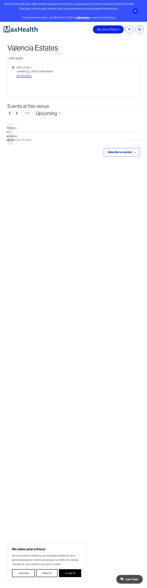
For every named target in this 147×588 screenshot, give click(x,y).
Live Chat (131, 579)
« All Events (15, 58)
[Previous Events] (10, 113)
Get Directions (24, 75)
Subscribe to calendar (120, 152)
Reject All (46, 573)
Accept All (70, 573)
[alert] (10, 134)
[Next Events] (17, 113)
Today (27, 113)
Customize (23, 573)
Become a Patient (108, 29)
